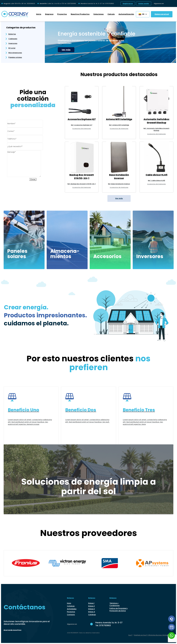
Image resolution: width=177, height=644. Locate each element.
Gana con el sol (162, 14)
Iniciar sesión (143, 3)
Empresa (49, 14)
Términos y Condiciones (114, 604)
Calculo (111, 14)
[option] (110, 41)
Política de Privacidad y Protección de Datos (118, 609)
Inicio (38, 14)
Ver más (66, 49)
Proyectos (62, 14)
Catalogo (71, 606)
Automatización (126, 14)
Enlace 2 (91, 606)
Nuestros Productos (80, 14)
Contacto (71, 614)
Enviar (32, 179)
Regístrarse (128, 3)
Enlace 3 (91, 609)
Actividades (71, 609)
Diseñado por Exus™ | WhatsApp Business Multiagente (152, 635)
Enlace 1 (91, 603)
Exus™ (130, 635)
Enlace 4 (91, 612)
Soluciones (98, 14)
